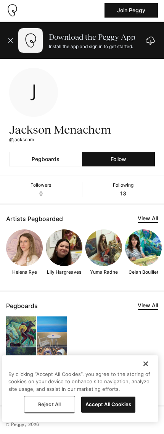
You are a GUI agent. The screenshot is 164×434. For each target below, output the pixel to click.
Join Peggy (131, 10)
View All (148, 218)
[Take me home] (12, 10)
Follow (118, 159)
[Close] (145, 363)
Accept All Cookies (108, 404)
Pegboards (45, 159)
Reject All (49, 404)
